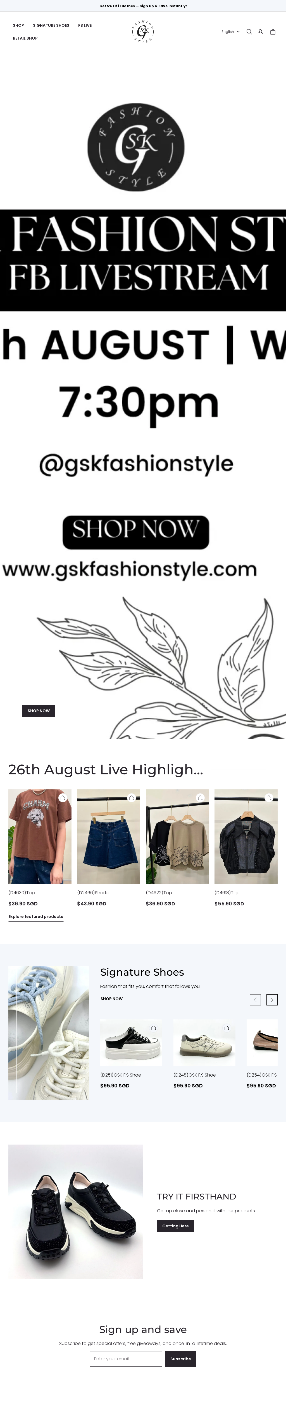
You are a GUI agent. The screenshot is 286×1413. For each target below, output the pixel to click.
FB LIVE (85, 25)
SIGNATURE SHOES (51, 25)
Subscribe (180, 1359)
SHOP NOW (39, 711)
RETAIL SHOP (25, 38)
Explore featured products (36, 916)
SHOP (18, 25)
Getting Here (175, 1226)
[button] (249, 31)
